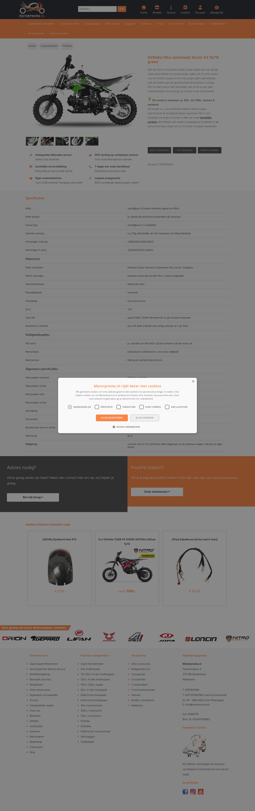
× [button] (193, 381)
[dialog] (127, 405)
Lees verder (160, 398)
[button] (127, 427)
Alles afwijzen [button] (145, 417)
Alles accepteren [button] (111, 417)
